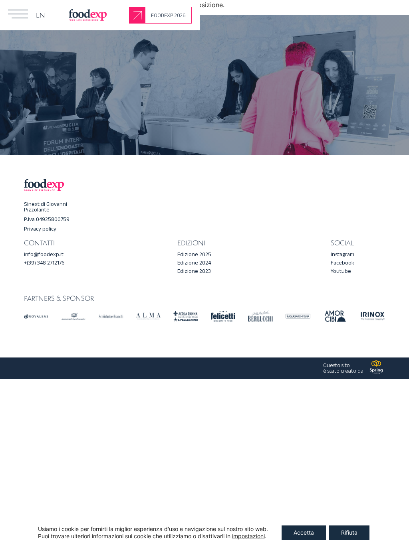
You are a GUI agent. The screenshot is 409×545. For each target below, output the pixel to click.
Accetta (304, 532)
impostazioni (248, 536)
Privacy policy (40, 228)
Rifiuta (349, 532)
